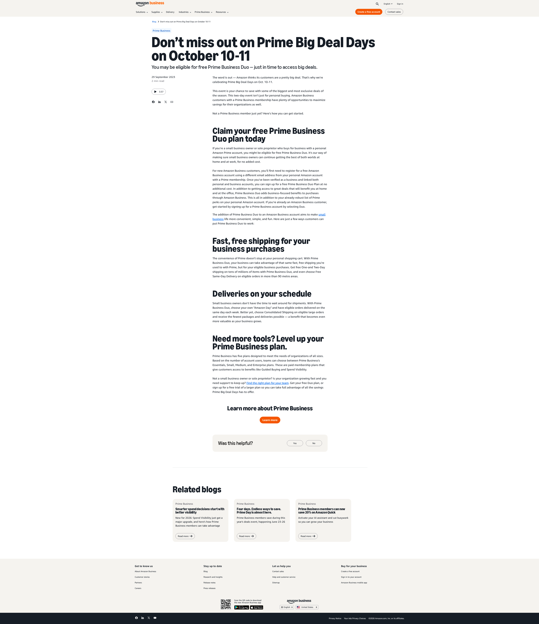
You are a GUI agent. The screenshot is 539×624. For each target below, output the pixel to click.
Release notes (209, 582)
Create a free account (369, 11)
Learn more (270, 420)
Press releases (209, 588)
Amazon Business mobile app (354, 582)
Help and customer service (283, 577)
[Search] (377, 4)
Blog (206, 571)
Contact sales (394, 11)
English (387, 4)
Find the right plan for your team (267, 383)
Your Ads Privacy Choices (355, 618)
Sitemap (276, 582)
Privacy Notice (335, 618)
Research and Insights (213, 577)
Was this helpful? (235, 443)
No (313, 443)
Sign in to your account (351, 577)
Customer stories (142, 577)
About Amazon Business (145, 571)
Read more (244, 536)
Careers (138, 588)
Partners (138, 582)
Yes (295, 443)
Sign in (400, 4)
